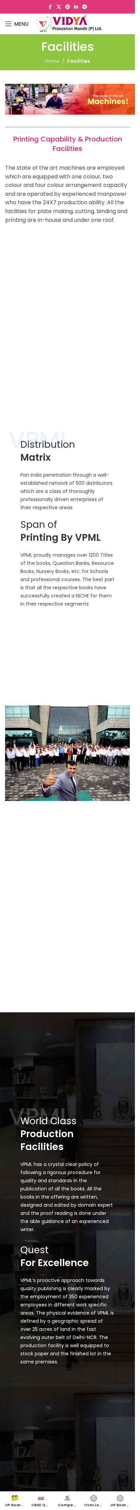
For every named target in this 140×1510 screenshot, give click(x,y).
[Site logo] (69, 23)
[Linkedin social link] (76, 7)
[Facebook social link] (50, 7)
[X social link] (58, 7)
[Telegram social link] (84, 7)
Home (52, 61)
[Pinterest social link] (67, 7)
